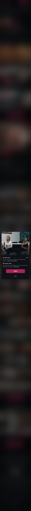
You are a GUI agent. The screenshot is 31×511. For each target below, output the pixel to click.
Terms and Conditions (12, 260)
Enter (15, 271)
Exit (15, 276)
